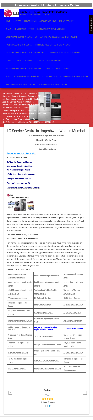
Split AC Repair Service (17, 368)
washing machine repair (43, 312)
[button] (45, 406)
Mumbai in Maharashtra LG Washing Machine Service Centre (49, 21)
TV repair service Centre (17, 298)
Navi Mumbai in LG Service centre (74, 76)
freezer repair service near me (20, 320)
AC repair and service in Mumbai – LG (21, 37)
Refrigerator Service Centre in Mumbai (63, 53)
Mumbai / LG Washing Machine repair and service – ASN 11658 (31, 76)
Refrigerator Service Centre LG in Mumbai (53, 45)
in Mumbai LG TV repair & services (51, 29)
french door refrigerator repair (46, 276)
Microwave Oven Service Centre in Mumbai (23, 69)
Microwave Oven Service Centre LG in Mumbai (25, 53)
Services (17, 21)
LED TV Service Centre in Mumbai (19, 61)
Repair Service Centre (42, 304)
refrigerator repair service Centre (47, 344)
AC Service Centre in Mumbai (49, 61)
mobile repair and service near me (19, 328)
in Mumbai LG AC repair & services (20, 29)
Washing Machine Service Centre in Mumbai (58, 37)
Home (8, 21)
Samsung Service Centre (73, 304)
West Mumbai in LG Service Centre (53, 84)
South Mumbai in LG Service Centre (20, 84)
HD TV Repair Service (42, 298)
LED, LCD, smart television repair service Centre (45, 328)
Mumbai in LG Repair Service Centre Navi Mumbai (44, 12)
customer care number (73, 328)
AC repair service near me (18, 352)
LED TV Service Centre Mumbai (57, 69)
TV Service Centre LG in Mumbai (19, 45)
